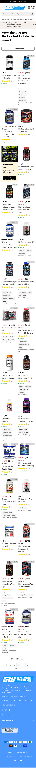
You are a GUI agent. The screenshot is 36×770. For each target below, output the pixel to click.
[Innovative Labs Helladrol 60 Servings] (26, 363)
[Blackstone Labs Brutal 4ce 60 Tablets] (26, 269)
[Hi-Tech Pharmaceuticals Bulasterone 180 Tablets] (26, 192)
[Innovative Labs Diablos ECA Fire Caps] (10, 569)
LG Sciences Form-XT (26, 242)
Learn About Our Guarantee (14, 26)
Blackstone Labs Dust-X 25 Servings (26, 130)
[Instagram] (6, 709)
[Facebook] (3, 709)
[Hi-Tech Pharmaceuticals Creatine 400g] (10, 451)
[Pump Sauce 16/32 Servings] (10, 406)
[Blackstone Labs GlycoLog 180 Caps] (10, 363)
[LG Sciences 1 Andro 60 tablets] (26, 486)
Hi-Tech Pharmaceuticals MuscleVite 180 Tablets (10, 245)
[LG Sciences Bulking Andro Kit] (10, 315)
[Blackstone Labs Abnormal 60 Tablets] (26, 406)
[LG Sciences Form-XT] (26, 229)
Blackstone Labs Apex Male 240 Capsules (9, 283)
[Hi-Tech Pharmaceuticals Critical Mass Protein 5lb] (26, 616)
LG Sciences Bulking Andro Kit (9, 329)
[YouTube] (10, 710)
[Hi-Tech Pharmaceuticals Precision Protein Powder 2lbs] (10, 116)
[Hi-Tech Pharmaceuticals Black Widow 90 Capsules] (26, 315)
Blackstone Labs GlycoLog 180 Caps (9, 376)
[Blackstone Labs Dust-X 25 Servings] (26, 116)
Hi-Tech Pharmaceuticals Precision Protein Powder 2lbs (8, 133)
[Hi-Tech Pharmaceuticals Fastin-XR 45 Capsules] (26, 569)
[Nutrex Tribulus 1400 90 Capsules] (10, 63)
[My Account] (29, 7)
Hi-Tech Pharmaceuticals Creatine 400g (7, 466)
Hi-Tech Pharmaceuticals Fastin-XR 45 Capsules (26, 584)
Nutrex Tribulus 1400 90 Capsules (9, 76)
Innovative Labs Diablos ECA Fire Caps (8, 584)
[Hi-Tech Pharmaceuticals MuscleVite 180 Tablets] (10, 229)
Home (3, 19)
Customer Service (8, 715)
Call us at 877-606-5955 (8, 705)
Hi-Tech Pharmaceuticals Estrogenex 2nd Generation (24, 547)
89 (15, 669)
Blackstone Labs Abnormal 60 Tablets (25, 420)
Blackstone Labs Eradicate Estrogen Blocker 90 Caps (8, 207)
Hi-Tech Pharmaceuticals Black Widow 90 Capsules (26, 330)
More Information (7, 720)
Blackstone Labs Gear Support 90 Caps (26, 167)
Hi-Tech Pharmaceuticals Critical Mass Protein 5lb (25, 633)
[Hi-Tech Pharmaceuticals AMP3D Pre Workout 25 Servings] (10, 616)
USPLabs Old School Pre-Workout (9, 545)
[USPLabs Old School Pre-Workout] (10, 531)
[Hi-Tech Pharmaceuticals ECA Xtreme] (10, 486)
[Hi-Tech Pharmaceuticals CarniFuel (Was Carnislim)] (26, 63)
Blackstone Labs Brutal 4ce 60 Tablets (26, 283)
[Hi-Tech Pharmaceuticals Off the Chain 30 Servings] (26, 449)
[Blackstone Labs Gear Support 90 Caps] (26, 154)
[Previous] (6, 665)
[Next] (20, 668)
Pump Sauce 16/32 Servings (8, 420)
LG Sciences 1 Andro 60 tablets (25, 500)
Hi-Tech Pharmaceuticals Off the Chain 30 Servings (26, 463)
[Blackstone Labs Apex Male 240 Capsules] (10, 269)
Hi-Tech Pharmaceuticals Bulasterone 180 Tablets (24, 208)
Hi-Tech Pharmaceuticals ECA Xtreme (9, 501)
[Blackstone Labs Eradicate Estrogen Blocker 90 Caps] (10, 192)
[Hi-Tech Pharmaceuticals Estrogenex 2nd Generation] (26, 531)
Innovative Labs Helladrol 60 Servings (26, 376)
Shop (7, 19)
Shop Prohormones (9, 178)
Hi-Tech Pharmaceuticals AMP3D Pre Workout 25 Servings (9, 633)
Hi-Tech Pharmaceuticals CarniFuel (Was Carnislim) (24, 79)
